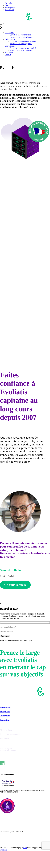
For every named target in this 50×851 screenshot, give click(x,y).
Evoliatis (8, 3)
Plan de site (4, 738)
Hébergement (10, 39)
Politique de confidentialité (10, 734)
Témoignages (10, 7)
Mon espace (9, 10)
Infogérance (9, 33)
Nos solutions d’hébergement (21, 44)
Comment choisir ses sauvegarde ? (23, 48)
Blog (7, 5)
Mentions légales (6, 730)
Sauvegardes (10, 46)
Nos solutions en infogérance (21, 37)
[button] (3, 24)
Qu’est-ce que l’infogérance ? (21, 35)
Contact (8, 55)
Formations (9, 52)
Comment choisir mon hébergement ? (24, 41)
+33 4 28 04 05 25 (7, 755)
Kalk (25, 848)
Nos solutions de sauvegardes (21, 50)
